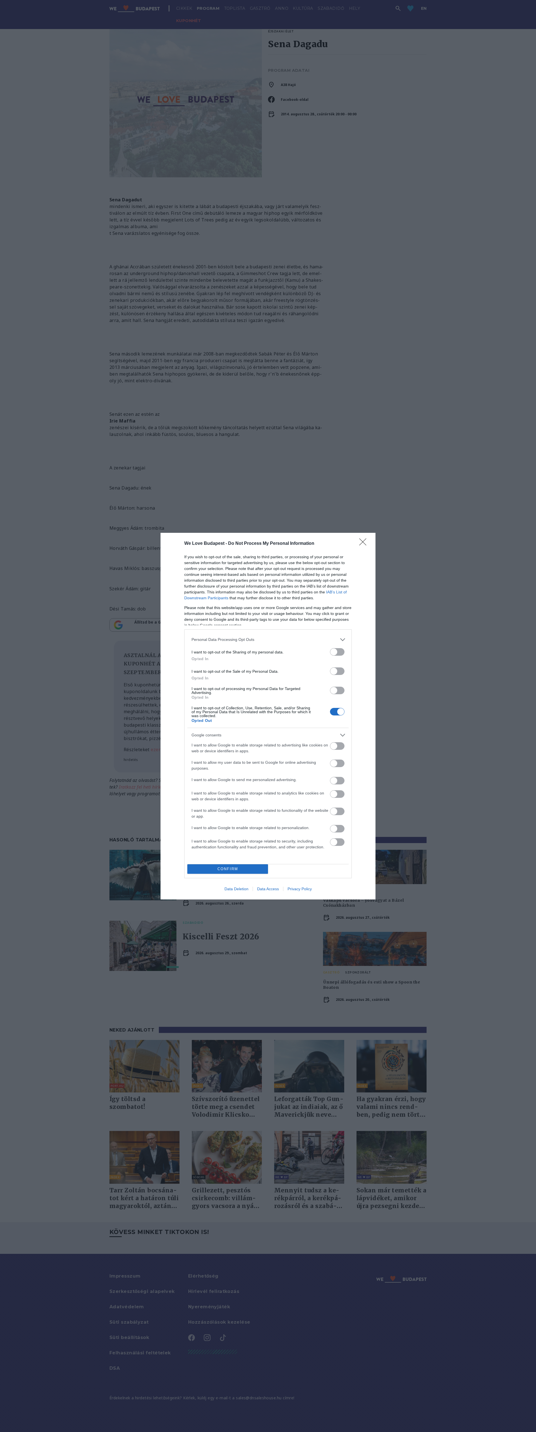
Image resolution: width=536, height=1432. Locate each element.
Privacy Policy (300, 889)
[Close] (364, 543)
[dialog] (268, 716)
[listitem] (268, 640)
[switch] (337, 652)
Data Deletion (236, 889)
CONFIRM (227, 869)
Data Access (268, 889)
